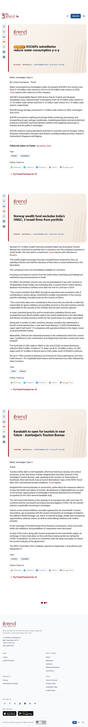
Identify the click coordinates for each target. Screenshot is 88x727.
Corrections (50, 671)
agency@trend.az (8, 645)
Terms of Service (51, 680)
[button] (4, 26)
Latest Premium (8, 660)
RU (83, 722)
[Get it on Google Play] (25, 713)
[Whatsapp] (5, 703)
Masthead (49, 660)
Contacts (49, 664)
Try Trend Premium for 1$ (25, 174)
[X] (15, 703)
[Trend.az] (10, 16)
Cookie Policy (50, 690)
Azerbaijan (25, 156)
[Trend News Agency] (9, 624)
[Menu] (83, 16)
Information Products (10, 683)
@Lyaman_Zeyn (44, 146)
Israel (13, 371)
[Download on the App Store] (9, 713)
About (48, 657)
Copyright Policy (51, 687)
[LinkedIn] (30, 703)
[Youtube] (20, 703)
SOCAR (14, 156)
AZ (79, 722)
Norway (22, 371)
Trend (12, 92)
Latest (5, 657)
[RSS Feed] (35, 703)
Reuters (13, 255)
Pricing (5, 680)
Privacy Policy (51, 683)
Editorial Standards (52, 667)
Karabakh (24, 559)
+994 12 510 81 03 (9, 643)
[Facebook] (10, 703)
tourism (14, 559)
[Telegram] (25, 703)
